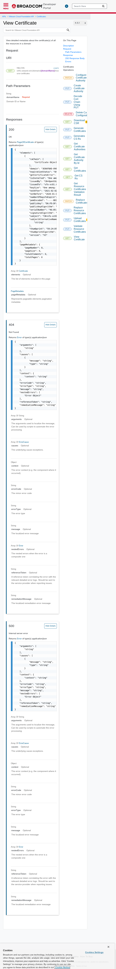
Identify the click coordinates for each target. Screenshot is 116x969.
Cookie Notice (62, 967)
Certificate (23, 271)
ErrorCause (24, 442)
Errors (68, 61)
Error (19, 337)
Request (67, 49)
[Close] (108, 947)
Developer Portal (49, 6)
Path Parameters (73, 52)
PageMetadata (17, 291)
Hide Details (50, 129)
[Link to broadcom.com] (27, 6)
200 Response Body (75, 58)
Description (68, 45)
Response (68, 55)
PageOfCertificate (25, 142)
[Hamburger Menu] (5, 4)
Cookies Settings (94, 952)
